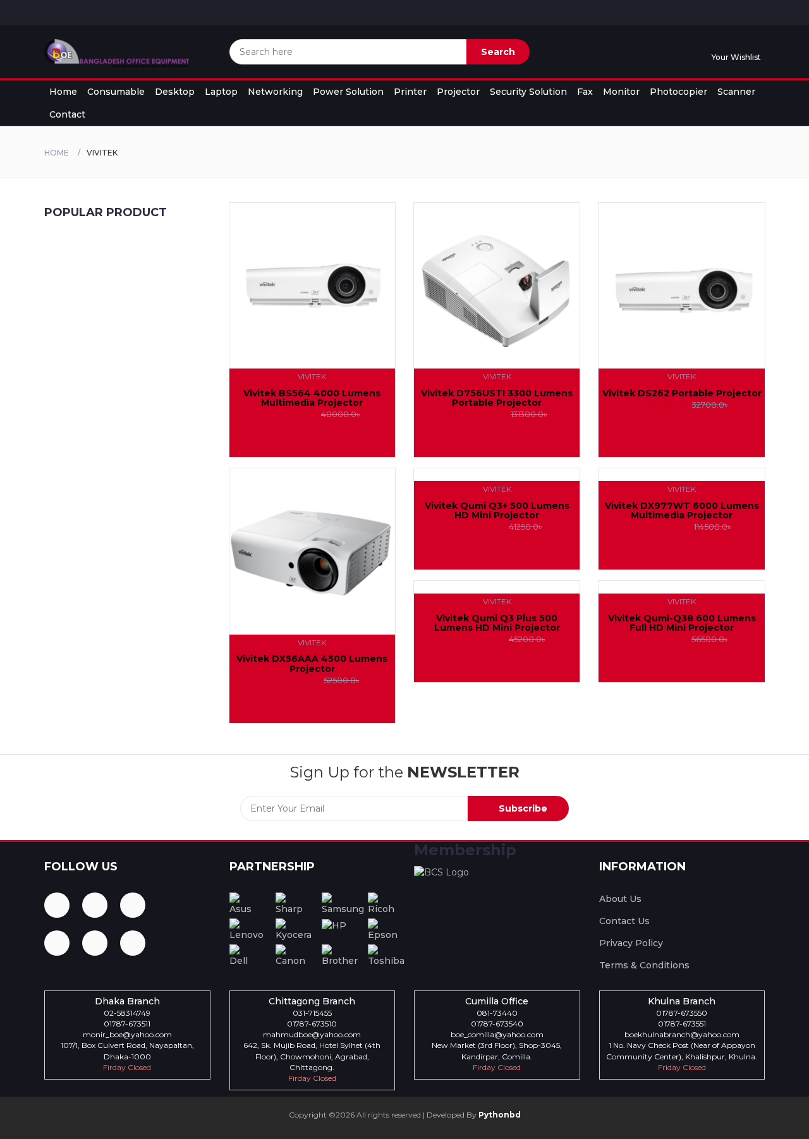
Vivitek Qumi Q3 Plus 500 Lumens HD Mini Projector (497, 622)
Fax (585, 91)
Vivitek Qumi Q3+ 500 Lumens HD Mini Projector (497, 510)
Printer (410, 91)
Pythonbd (499, 1114)
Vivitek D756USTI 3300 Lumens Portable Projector (497, 397)
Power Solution (348, 91)
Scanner (736, 91)
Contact (67, 114)
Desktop (175, 91)
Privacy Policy (631, 943)
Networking (275, 91)
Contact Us (624, 921)
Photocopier (678, 91)
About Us (620, 898)
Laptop (221, 91)
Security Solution (528, 91)
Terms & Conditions (644, 965)
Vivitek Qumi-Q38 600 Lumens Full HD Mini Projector (682, 622)
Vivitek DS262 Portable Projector (682, 393)
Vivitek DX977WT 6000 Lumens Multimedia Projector (682, 510)
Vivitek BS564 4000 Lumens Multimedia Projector (311, 397)
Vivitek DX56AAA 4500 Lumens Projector (311, 663)
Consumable (116, 91)
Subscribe (521, 808)
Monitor (621, 91)
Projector (458, 91)
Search (498, 52)
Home (63, 91)
